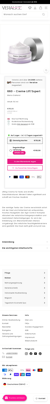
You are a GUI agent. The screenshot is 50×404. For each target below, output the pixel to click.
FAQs (27, 323)
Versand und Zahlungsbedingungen (12, 335)
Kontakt (5, 323)
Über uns (29, 320)
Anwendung (8, 242)
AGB (26, 330)
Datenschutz (30, 334)
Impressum (30, 337)
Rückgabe (6, 330)
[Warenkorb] (41, 8)
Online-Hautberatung (11, 320)
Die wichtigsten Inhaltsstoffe (17, 248)
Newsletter (6, 327)
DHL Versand (22, 124)
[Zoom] (46, 70)
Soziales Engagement (34, 327)
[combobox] (25, 14)
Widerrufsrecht (31, 341)
